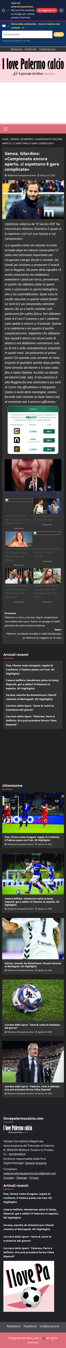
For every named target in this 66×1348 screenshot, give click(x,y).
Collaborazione (47, 49)
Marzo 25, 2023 (47, 175)
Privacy (34, 1178)
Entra (59, 34)
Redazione (17, 49)
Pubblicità (30, 49)
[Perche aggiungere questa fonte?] (61, 10)
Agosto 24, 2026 (45, 844)
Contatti (8, 1178)
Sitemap (21, 1178)
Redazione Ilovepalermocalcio (22, 175)
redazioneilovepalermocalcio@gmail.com (29, 1173)
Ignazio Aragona (36, 1163)
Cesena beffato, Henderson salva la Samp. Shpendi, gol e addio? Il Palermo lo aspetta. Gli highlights (32, 684)
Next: (33, 633)
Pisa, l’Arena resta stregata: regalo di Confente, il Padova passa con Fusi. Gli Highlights (30, 669)
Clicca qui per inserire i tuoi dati (16, 40)
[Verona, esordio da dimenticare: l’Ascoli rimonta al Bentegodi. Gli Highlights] (33, 938)
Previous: (32, 619)
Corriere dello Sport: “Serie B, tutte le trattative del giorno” (30, 707)
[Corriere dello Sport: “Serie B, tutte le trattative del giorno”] (33, 1000)
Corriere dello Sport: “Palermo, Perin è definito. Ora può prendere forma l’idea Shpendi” (31, 720)
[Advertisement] (33, 102)
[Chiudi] (8, 10)
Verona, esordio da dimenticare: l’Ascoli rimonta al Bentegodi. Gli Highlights (31, 697)
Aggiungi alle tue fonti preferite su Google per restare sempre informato (27, 10)
